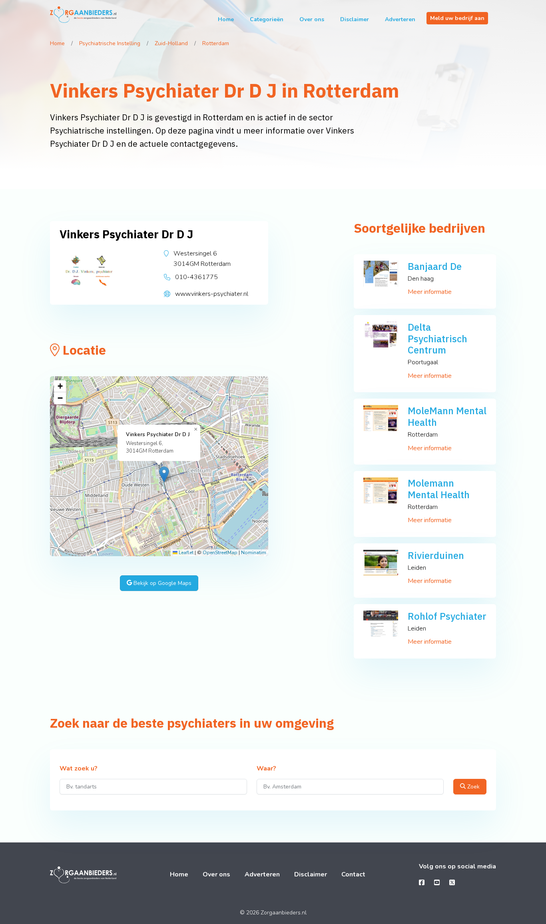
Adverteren (400, 19)
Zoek (473, 786)
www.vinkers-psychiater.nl (211, 293)
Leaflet (185, 552)
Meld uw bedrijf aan (457, 18)
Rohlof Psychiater (447, 616)
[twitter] (452, 882)
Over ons (311, 19)
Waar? (266, 768)
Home (226, 19)
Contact (353, 874)
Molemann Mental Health (439, 489)
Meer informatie (430, 291)
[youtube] (437, 882)
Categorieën (266, 19)
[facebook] (421, 882)
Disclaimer (354, 19)
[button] (164, 474)
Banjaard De (435, 266)
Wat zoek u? (79, 768)
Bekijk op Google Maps (161, 583)
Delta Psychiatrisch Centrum (437, 339)
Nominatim (253, 552)
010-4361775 (196, 277)
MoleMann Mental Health (447, 416)
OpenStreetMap (220, 552)
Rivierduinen (436, 555)
